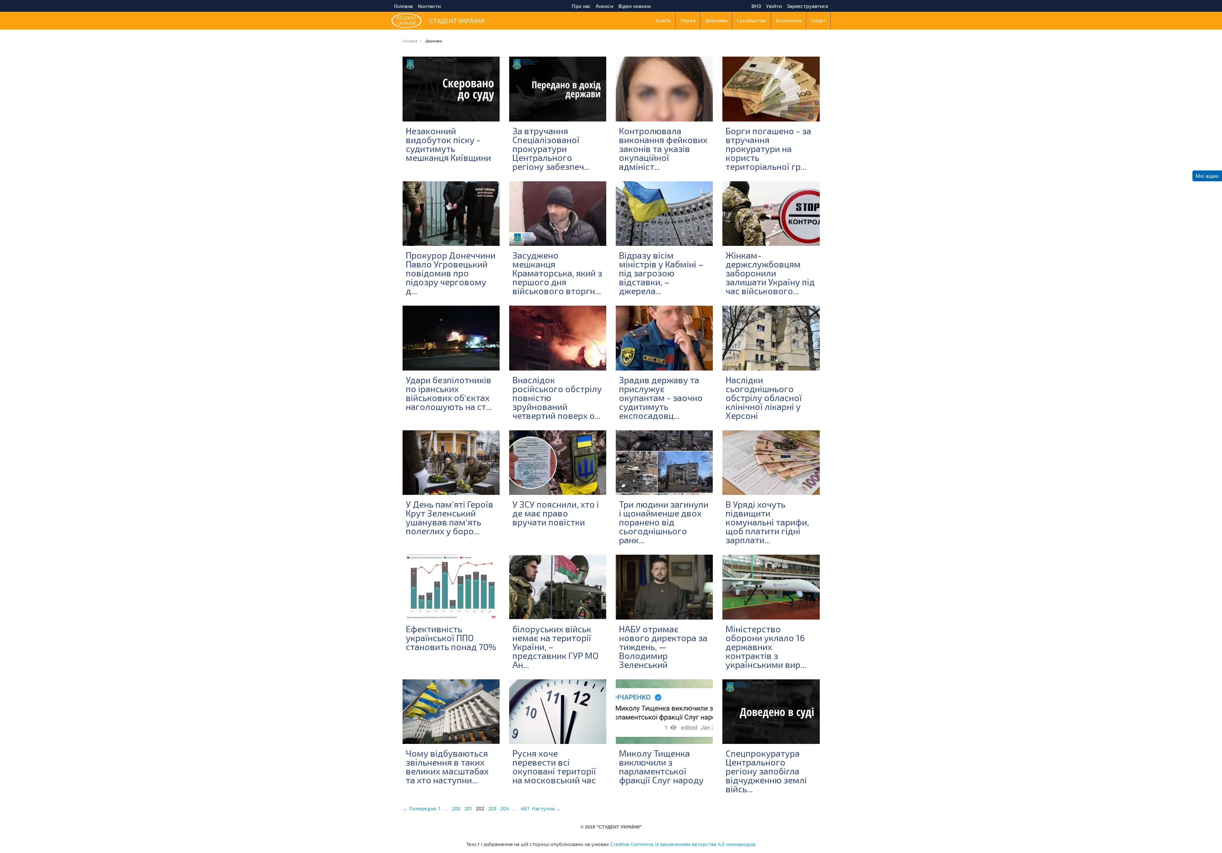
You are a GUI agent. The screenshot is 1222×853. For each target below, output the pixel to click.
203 (492, 808)
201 (468, 808)
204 (504, 808)
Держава (716, 20)
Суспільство (751, 20)
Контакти (429, 6)
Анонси (604, 6)
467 (525, 808)
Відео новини (634, 6)
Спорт (818, 20)
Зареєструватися (807, 6)
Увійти (774, 6)
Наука (687, 20)
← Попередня (419, 808)
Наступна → (546, 808)
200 (456, 808)
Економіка (788, 20)
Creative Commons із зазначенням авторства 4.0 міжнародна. (683, 844)
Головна (403, 6)
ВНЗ (756, 6)
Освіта (663, 20)
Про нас (581, 6)
